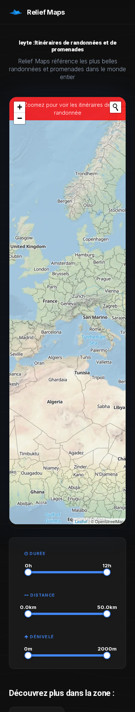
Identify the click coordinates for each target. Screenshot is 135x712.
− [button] (19, 118)
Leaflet (81, 521)
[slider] (28, 572)
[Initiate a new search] (115, 107)
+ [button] (19, 107)
